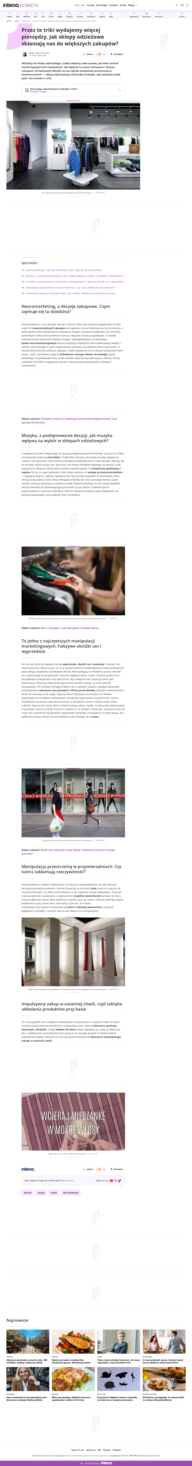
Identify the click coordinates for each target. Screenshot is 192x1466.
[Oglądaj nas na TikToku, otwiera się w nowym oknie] (120, 1180)
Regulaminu (68, 1456)
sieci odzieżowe (70, 1192)
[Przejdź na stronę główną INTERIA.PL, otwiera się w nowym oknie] (11, 5)
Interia (8, 21)
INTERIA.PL (124, 1456)
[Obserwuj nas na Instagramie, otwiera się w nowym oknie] (116, 1180)
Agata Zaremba (42, 53)
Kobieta (17, 21)
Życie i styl (26, 21)
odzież (54, 1192)
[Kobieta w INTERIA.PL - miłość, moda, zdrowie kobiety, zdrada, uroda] (29, 5)
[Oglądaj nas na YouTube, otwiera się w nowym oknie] (111, 1180)
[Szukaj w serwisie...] (176, 5)
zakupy (41, 1192)
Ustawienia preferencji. (101, 1456)
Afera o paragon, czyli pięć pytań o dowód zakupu (70, 627)
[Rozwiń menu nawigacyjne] (187, 5)
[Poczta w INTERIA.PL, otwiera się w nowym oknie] (182, 5)
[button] (101, 5)
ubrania (27, 1192)
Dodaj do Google (52, 91)
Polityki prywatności (84, 1456)
